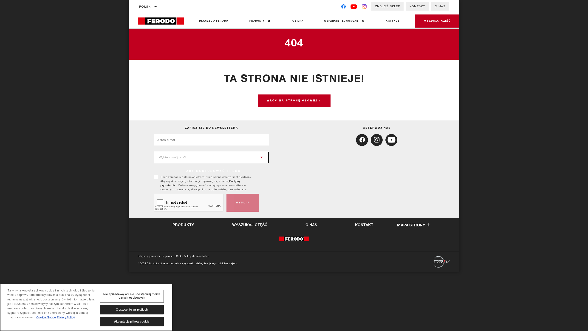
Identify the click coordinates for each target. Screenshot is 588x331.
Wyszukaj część (437, 21)
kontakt (364, 225)
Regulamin (168, 256)
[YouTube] (354, 7)
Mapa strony (411, 225)
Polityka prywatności (149, 256)
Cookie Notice (202, 256)
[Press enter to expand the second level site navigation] (269, 21)
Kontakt (417, 6)
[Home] (163, 21)
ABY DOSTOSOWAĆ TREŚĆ (213, 171)
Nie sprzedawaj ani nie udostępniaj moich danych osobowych (131, 296)
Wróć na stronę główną (292, 101)
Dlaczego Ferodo (213, 21)
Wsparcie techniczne (341, 21)
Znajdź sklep (387, 6)
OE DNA (298, 21)
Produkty (257, 21)
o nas (311, 225)
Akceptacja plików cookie (132, 321)
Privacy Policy (66, 317)
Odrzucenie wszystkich (132, 309)
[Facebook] (343, 7)
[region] (86, 307)
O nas (440, 6)
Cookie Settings (184, 256)
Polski (145, 7)
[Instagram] (364, 7)
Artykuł (393, 21)
